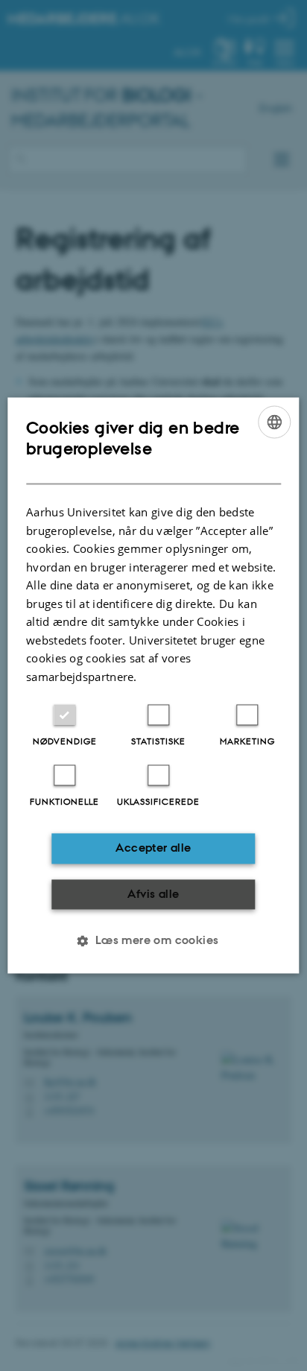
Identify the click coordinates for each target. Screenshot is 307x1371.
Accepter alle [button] (153, 848)
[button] (153, 941)
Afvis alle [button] (153, 894)
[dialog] (153, 685)
